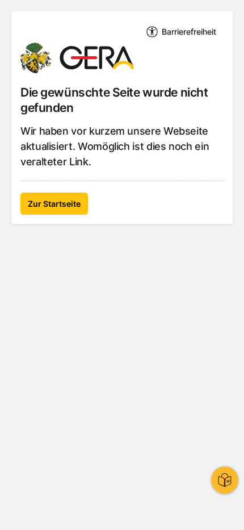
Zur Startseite (54, 203)
